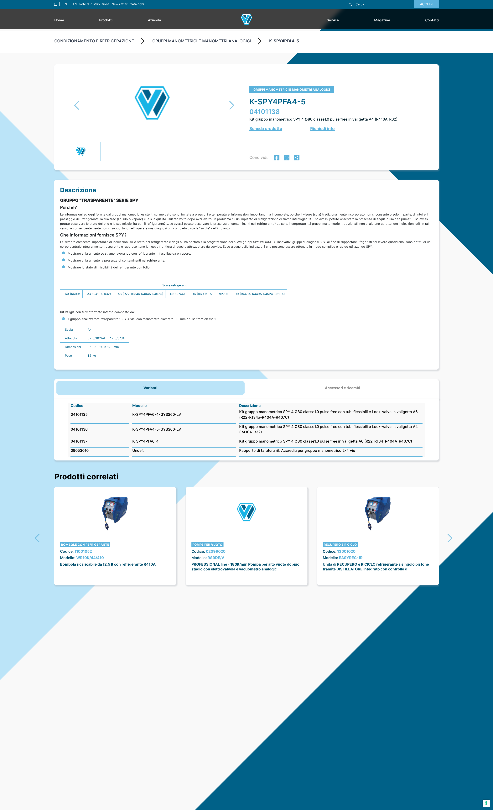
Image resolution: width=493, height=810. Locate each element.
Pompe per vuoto (207, 545)
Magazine (382, 20)
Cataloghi (137, 4)
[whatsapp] (286, 158)
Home (59, 20)
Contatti (432, 20)
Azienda (154, 20)
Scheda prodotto (265, 128)
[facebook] (276, 158)
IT (55, 4)
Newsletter (119, 4)
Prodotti (105, 20)
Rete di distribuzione (94, 4)
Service (333, 20)
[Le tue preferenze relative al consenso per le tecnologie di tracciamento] (486, 803)
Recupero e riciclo (340, 545)
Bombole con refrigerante (85, 545)
